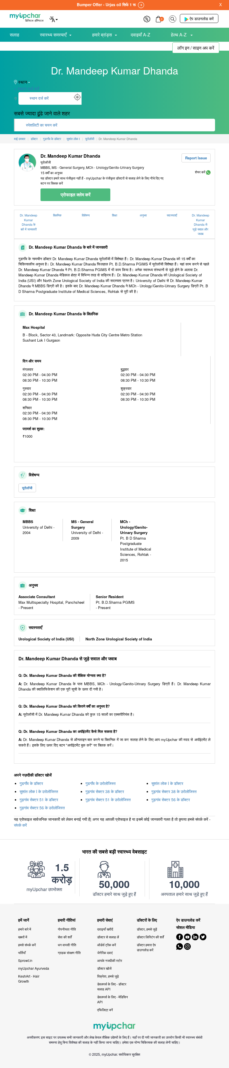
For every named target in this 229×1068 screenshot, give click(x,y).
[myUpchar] (208, 171)
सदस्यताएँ (172, 215)
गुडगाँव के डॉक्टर (31, 783)
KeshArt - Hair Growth (28, 978)
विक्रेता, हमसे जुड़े (108, 976)
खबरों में (22, 936)
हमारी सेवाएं (105, 920)
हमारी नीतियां (66, 920)
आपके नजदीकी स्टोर (109, 960)
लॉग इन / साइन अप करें (195, 48)
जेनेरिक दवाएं (105, 952)
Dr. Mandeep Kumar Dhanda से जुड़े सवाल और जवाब (200, 224)
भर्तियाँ (22, 952)
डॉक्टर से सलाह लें (108, 936)
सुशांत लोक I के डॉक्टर (167, 783)
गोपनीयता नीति (67, 929)
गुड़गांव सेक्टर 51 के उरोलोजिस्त (108, 799)
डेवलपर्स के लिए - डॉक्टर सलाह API (111, 986)
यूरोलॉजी (27, 487)
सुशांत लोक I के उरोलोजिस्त (39, 791)
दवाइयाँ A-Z (140, 34)
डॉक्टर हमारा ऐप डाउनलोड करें (146, 947)
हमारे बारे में (24, 929)
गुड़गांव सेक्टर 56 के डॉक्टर (170, 799)
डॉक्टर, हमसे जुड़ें (147, 929)
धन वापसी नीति (67, 944)
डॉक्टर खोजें (104, 968)
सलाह (14, 34)
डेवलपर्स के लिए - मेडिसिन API (112, 999)
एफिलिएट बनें (105, 1009)
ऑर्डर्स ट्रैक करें (106, 944)
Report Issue (196, 157)
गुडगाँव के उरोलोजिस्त (100, 783)
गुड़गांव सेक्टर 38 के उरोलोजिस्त (174, 791)
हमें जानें (23, 920)
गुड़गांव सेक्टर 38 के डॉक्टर (104, 791)
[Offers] (147, 18)
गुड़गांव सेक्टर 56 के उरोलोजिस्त (42, 807)
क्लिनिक (57, 215)
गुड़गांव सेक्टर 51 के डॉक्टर (39, 799)
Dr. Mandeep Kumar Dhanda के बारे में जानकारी (28, 222)
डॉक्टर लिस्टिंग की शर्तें (150, 936)
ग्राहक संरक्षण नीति (69, 952)
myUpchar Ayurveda (33, 968)
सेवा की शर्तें (65, 936)
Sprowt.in (25, 960)
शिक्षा (114, 215)
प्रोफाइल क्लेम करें (75, 194)
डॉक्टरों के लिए (147, 920)
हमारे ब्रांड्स (102, 34)
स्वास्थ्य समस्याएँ (53, 34)
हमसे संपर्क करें (27, 944)
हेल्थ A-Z (179, 34)
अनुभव (143, 215)
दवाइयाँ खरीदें (105, 929)
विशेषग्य (86, 215)
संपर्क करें (20, 825)
